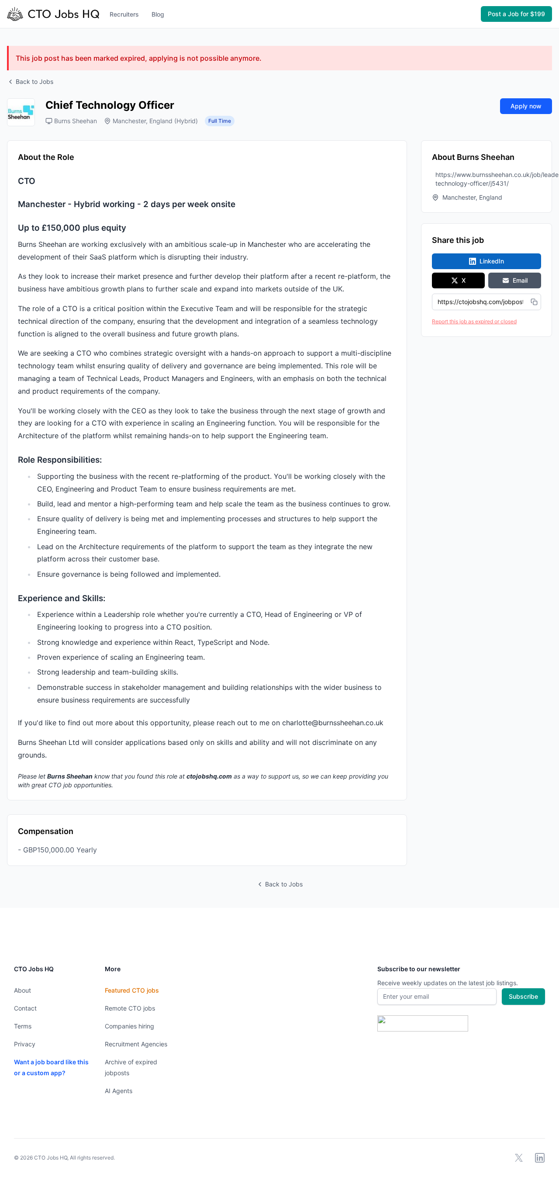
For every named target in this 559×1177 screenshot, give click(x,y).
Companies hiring (129, 1026)
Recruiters (124, 14)
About (22, 990)
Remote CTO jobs (130, 1008)
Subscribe (523, 996)
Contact (25, 1008)
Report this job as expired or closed (474, 321)
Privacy (24, 1044)
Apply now (526, 106)
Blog (158, 14)
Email (520, 280)
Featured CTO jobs (132, 990)
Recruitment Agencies (136, 1044)
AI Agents (118, 1090)
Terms (22, 1026)
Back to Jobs (34, 81)
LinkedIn (492, 261)
